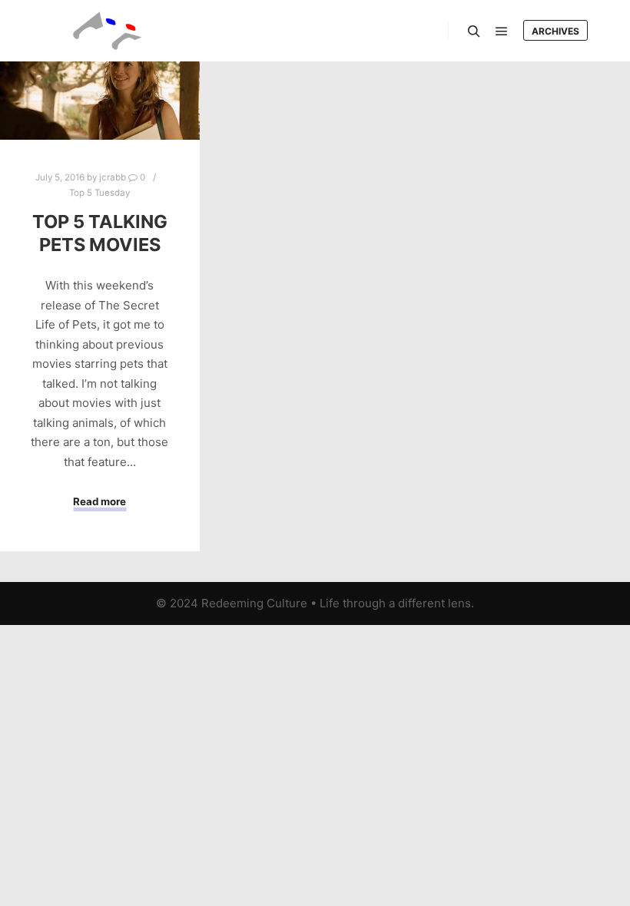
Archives (555, 31)
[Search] (474, 31)
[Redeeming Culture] (107, 30)
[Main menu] (502, 31)
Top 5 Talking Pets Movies (99, 233)
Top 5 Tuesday (99, 192)
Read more (99, 501)
